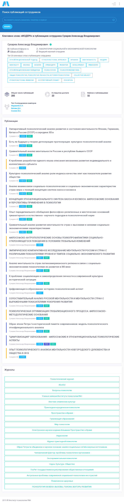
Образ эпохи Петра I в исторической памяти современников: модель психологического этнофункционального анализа (58, 326)
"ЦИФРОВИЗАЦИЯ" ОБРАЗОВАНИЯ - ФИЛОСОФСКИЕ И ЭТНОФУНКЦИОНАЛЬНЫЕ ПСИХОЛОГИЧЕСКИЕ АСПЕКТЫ (64, 338)
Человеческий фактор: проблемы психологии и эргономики (62, 453)
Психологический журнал (62, 379)
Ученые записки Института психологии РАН (62, 396)
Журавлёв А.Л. (17, 106)
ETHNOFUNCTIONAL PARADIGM (22, 80)
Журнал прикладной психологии (62, 441)
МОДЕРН (103, 60)
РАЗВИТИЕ (64, 65)
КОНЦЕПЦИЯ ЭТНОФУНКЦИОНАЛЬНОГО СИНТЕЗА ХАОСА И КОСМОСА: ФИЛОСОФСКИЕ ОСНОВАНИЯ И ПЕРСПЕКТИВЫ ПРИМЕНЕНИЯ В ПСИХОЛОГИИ (64, 201)
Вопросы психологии (62, 390)
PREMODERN (93, 65)
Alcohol (62, 385)
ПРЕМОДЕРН (50, 65)
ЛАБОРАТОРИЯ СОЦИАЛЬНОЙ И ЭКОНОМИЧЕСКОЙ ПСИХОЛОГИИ (67, 49)
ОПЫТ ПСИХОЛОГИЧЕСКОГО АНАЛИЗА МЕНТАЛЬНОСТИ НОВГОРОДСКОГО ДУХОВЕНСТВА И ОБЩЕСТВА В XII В (59, 351)
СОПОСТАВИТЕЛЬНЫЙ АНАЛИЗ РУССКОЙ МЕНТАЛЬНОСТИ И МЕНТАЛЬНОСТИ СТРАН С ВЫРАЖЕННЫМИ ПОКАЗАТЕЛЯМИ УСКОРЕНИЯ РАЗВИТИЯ (56, 300)
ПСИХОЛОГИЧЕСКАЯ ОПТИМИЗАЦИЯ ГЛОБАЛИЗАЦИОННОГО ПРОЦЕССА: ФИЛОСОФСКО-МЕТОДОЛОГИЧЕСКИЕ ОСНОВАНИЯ (57, 313)
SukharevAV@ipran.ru (19, 49)
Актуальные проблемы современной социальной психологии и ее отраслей (62, 475)
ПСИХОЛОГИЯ (50, 70)
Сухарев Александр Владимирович (28, 44)
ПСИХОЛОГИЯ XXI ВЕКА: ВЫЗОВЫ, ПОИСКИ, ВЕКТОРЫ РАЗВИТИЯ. (62, 487)
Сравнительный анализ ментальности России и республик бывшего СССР (51, 151)
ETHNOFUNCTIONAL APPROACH (54, 60)
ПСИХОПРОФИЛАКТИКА (69, 70)
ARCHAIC (26, 65)
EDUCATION (68, 80)
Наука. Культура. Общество (62, 464)
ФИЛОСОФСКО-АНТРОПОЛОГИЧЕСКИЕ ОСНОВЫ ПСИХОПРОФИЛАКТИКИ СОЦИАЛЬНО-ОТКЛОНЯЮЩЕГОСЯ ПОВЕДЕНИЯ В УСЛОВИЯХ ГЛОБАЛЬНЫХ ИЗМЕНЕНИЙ (56, 239)
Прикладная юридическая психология (62, 407)
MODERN (37, 65)
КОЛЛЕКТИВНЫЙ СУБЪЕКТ (48, 80)
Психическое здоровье (62, 481)
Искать (7, 26)
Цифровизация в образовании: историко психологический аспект (46, 289)
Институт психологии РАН (20, 500)
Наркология (62, 436)
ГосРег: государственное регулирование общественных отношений (62, 470)
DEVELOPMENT (78, 65)
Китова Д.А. (16, 108)
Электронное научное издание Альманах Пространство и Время (62, 430)
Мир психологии (62, 424)
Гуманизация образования (62, 419)
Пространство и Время (62, 413)
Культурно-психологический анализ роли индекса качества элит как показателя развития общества (60, 175)
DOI (29, 136)
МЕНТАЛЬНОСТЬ (89, 60)
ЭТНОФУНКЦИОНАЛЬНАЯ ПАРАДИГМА (25, 70)
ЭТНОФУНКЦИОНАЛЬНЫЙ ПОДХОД (23, 60)
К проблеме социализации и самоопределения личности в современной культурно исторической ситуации (56, 278)
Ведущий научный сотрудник (52, 52)
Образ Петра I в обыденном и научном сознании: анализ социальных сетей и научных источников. (62, 447)
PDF (46, 344)
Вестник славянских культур (62, 402)
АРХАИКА (74, 60)
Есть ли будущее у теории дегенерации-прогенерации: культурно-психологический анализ (60, 141)
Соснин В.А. (16, 111)
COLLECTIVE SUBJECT (82, 75)
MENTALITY (14, 65)
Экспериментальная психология (62, 458)
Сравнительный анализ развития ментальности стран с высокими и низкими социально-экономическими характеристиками (59, 226)
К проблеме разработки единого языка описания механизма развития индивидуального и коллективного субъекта (60, 162)
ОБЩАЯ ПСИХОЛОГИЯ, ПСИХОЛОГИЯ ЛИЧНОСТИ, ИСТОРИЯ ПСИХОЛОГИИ (39, 75)
